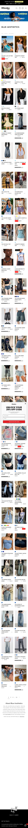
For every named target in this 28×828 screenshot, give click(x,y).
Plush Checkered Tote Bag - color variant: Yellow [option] (6, 525)
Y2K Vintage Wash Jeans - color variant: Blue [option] (2, 160)
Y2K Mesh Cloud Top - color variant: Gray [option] (16, 525)
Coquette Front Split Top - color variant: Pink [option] (5, 80)
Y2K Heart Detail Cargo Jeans (6, 356)
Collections (6, 33)
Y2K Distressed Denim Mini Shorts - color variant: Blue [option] (15, 383)
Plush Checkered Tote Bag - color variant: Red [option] (8, 525)
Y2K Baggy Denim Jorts (6, 328)
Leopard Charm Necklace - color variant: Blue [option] (2, 267)
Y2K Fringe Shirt (19, 108)
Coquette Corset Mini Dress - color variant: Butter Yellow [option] (2, 131)
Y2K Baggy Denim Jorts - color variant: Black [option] (2, 325)
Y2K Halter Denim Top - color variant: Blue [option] (2, 216)
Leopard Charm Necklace (5, 269)
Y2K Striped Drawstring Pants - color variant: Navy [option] (19, 499)
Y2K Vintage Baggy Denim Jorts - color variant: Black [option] (15, 296)
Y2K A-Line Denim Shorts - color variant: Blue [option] (15, 353)
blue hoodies (8, 714)
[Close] (25, 403)
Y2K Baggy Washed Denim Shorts (20, 444)
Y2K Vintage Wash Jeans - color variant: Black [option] (3, 160)
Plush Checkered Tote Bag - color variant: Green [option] (5, 525)
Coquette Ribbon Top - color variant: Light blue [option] (15, 242)
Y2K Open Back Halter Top (19, 192)
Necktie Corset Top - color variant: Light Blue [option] (3, 106)
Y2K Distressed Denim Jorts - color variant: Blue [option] (2, 628)
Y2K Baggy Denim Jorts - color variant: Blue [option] (3, 325)
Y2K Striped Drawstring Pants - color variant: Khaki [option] (15, 499)
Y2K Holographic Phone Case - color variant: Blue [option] (3, 441)
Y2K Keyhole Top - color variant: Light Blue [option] (2, 242)
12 (16, 697)
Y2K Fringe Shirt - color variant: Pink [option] (18, 106)
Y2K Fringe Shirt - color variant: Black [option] (15, 106)
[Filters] (26, 33)
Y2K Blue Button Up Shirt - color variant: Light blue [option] (2, 499)
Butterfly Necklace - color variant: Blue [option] (2, 682)
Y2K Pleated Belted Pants (20, 580)
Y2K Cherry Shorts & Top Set (21, 218)
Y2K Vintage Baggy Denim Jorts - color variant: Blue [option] (18, 296)
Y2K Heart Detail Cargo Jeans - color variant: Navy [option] (2, 353)
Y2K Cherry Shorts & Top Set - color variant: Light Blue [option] (19, 216)
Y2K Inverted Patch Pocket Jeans (6, 657)
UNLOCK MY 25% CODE (14, 421)
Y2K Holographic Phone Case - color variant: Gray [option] (5, 441)
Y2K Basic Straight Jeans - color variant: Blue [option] (16, 654)
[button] (16, 8)
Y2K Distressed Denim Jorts (5, 631)
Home (2, 33)
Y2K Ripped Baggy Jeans (6, 580)
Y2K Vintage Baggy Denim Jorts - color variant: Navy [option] (16, 296)
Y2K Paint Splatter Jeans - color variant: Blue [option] (15, 628)
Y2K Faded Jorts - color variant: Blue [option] (2, 383)
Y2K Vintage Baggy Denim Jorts (20, 299)
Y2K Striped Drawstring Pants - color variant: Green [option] (18, 499)
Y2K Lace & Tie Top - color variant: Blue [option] (3, 190)
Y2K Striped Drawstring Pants (18, 502)
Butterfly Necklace (4, 685)
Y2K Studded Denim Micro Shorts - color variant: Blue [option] (2, 296)
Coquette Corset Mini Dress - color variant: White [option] (6, 131)
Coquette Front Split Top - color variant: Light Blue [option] (3, 80)
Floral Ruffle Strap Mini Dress (20, 685)
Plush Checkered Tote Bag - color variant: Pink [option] (3, 525)
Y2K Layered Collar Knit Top (20, 473)
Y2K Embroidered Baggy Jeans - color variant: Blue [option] (2, 602)
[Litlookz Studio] (5, 8)
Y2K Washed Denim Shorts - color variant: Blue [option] (15, 325)
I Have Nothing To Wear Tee (20, 269)
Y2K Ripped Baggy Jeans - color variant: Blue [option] (2, 577)
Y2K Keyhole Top (5, 244)
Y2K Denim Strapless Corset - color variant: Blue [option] (2, 551)
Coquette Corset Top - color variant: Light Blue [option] (15, 54)
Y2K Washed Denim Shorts (20, 328)
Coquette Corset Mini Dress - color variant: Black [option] (5, 131)
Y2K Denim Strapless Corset (7, 554)
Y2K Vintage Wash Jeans (6, 163)
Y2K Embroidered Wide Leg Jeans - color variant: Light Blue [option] (15, 131)
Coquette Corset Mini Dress (6, 133)
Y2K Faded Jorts (5, 385)
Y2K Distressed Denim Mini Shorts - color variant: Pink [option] (16, 383)
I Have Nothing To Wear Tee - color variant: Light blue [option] (15, 267)
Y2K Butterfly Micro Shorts (20, 554)
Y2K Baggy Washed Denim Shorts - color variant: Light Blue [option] (15, 441)
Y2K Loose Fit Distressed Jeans (19, 605)
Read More (22, 716)
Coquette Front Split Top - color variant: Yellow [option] (2, 80)
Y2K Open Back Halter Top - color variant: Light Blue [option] (15, 190)
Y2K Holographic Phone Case (6, 444)
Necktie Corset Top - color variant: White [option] (2, 106)
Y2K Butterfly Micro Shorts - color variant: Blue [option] (15, 551)
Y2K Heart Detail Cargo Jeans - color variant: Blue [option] (3, 353)
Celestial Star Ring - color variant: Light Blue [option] (15, 80)
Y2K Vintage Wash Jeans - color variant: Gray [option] (5, 160)
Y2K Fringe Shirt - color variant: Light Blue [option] (16, 106)
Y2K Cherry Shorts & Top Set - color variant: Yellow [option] (16, 216)
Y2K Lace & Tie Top (5, 192)
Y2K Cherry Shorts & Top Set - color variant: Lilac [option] (15, 216)
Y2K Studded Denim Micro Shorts (6, 299)
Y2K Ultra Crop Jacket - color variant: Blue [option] (2, 471)
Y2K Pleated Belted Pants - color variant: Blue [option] (15, 577)
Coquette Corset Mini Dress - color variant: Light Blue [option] (3, 131)
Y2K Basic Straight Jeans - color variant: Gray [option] (15, 654)
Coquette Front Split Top (6, 82)
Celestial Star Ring (19, 82)
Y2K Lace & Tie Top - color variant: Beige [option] (2, 190)
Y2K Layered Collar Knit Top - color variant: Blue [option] (15, 471)
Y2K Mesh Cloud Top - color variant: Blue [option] (15, 525)
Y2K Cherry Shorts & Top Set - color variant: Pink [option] (18, 216)
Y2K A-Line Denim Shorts (19, 356)
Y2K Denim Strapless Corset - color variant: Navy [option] (3, 551)
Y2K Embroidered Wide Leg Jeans (19, 133)
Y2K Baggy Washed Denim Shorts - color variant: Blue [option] (16, 441)
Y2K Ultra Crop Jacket (5, 473)
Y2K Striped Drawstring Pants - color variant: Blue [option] (16, 499)
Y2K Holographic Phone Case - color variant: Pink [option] (2, 441)
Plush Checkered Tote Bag (6, 528)
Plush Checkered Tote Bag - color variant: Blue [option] (2, 525)
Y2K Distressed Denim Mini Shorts (19, 386)
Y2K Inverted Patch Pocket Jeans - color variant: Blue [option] (2, 654)
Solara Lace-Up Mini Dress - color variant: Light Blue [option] (2, 54)
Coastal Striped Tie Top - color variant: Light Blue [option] (15, 160)
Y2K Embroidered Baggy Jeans (6, 605)
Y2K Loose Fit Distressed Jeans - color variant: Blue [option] (15, 602)
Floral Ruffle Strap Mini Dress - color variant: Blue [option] (15, 682)
